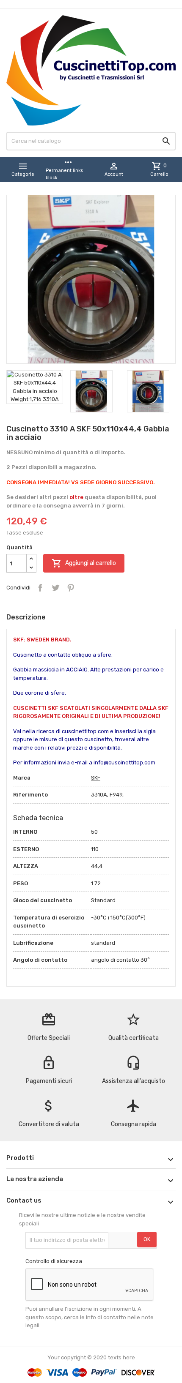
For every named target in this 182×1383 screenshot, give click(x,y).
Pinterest (71, 588)
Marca (21, 778)
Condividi (40, 588)
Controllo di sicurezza (53, 1261)
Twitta (55, 588)
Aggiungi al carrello (84, 563)
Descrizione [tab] (26, 617)
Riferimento (30, 794)
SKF (95, 778)
